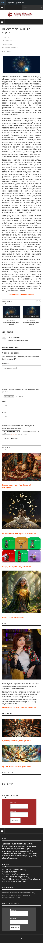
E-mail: (4, 412)
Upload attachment (20, 390)
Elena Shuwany (7, 51)
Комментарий (6, 364)
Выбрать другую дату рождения (22, 294)
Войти (3, 3)
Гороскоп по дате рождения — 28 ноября (12, 324)
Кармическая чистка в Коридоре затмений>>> (19, 533)
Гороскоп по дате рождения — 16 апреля (31, 324)
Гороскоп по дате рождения (11, 47)
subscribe (13, 434)
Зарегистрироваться (15, 3)
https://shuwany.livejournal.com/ (17, 876)
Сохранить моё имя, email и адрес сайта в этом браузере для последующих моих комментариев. (18, 427)
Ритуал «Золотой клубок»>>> (13, 617)
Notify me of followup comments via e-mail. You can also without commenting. (21, 433)
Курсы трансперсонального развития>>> (16, 766)
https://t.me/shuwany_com (19, 874)
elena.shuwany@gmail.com (16, 881)
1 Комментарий (8, 44)
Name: (4, 402)
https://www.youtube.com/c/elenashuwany (24, 879)
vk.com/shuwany (11, 871)
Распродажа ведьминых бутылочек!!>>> (16, 566)
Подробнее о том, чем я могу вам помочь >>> (19, 707)
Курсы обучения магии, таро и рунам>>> (16, 740)
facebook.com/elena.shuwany (15, 869)
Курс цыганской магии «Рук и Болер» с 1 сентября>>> (16, 486)
